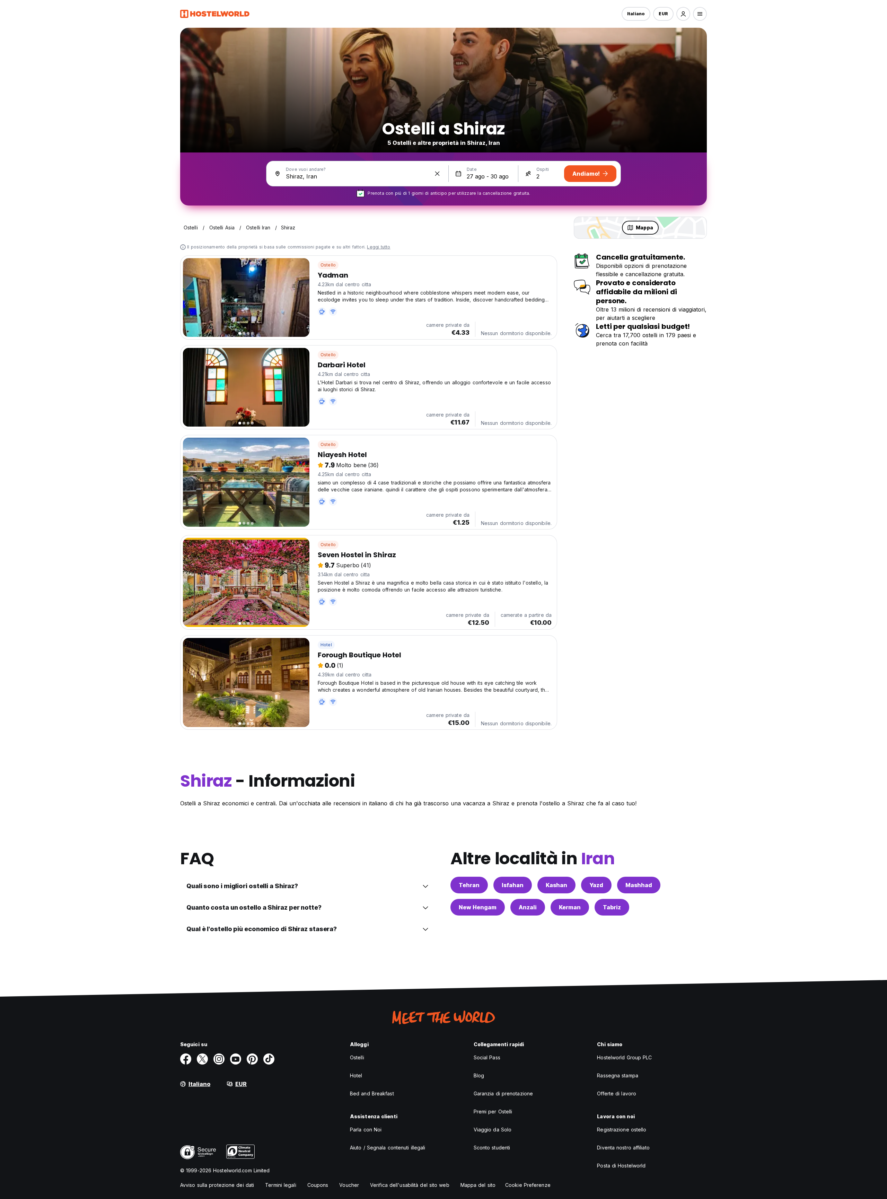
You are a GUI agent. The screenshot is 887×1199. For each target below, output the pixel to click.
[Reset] (437, 173)
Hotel (326, 644)
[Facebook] (185, 1059)
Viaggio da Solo (493, 1129)
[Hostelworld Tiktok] (268, 1059)
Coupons (317, 1185)
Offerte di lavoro (616, 1093)
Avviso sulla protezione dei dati (217, 1185)
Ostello (328, 265)
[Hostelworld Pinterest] (252, 1059)
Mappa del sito (477, 1185)
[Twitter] (202, 1059)
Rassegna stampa (617, 1075)
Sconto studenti (492, 1147)
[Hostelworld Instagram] (219, 1059)
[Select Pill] (683, 14)
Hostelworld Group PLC (624, 1057)
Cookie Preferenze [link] (528, 1185)
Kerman (570, 907)
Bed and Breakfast (372, 1093)
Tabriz (612, 907)
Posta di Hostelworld (621, 1166)
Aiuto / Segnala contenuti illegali (387, 1147)
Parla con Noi (365, 1129)
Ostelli (357, 1057)
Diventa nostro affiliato (623, 1147)
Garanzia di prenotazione (503, 1093)
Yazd (596, 885)
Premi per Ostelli (493, 1111)
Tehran (469, 885)
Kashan (556, 885)
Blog (479, 1075)
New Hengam (478, 907)
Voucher (349, 1185)
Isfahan (513, 885)
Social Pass (487, 1057)
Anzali (528, 907)
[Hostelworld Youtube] (235, 1059)
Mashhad (638, 885)
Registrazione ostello (621, 1129)
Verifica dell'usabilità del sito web (409, 1185)
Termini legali (280, 1185)
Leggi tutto (378, 247)
